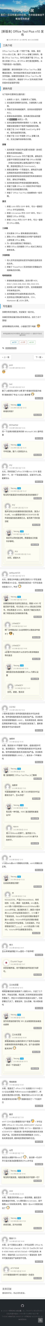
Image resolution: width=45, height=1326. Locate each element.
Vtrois (27, 1316)
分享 (32, 342)
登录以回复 (39, 376)
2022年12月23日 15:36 (17, 468)
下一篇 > (39, 357)
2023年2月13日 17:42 (16, 1153)
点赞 (23, 342)
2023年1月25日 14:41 (19, 626)
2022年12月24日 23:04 (19, 600)
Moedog (22, 1319)
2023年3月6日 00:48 (16, 1194)
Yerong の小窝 (14, 1311)
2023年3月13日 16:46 (16, 1241)
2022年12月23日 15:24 (17, 428)
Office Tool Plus (11, 348)
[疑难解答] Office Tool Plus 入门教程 (21, 775)
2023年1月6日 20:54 (20, 830)
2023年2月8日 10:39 (16, 1085)
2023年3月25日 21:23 (18, 1221)
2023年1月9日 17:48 (19, 896)
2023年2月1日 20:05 (18, 1018)
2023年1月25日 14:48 (19, 648)
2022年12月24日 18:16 (17, 576)
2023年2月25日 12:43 (22, 688)
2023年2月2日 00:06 (19, 1037)
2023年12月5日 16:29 (18, 1271)
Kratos (11, 1316)
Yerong (14, 405)
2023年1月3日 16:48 (16, 742)
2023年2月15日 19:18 (18, 1174)
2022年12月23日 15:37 (18, 491)
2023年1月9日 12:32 (18, 879)
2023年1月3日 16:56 (18, 772)
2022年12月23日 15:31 (18, 448)
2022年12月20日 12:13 (18, 408)
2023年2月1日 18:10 (16, 988)
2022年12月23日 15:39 (20, 508)
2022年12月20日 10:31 (17, 387)
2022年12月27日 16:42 (17, 710)
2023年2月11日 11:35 (16, 1117)
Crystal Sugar (16, 961)
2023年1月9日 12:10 (16, 859)
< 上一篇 (5, 357)
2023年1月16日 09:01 (16, 948)
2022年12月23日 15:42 (23, 554)
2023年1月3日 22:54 (20, 808)
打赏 (14, 342)
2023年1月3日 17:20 (19, 788)
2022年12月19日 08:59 (17, 368)
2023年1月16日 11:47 (18, 964)
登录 (22, 1293)
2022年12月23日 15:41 (21, 534)
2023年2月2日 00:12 (20, 1061)
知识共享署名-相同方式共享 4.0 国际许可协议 (26, 333)
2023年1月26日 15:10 (20, 668)
